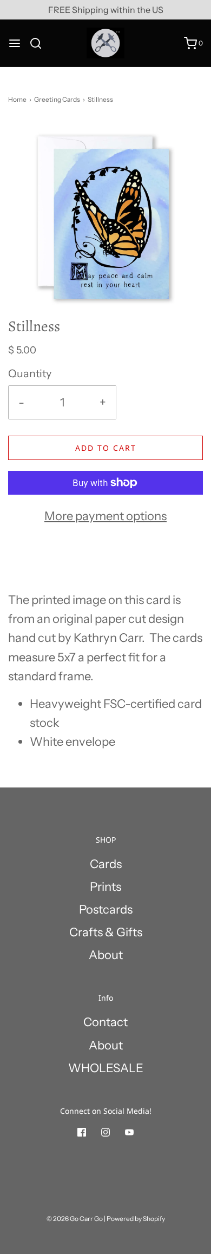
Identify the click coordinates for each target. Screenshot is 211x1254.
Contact (105, 1022)
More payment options (105, 516)
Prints (105, 886)
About (106, 955)
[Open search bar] (39, 43)
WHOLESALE (105, 1068)
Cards (106, 864)
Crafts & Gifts (105, 932)
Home (17, 99)
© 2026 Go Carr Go (75, 1218)
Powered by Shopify (136, 1218)
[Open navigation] (14, 43)
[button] (105, 218)
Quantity (29, 373)
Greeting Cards (57, 99)
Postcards (106, 909)
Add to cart (105, 448)
